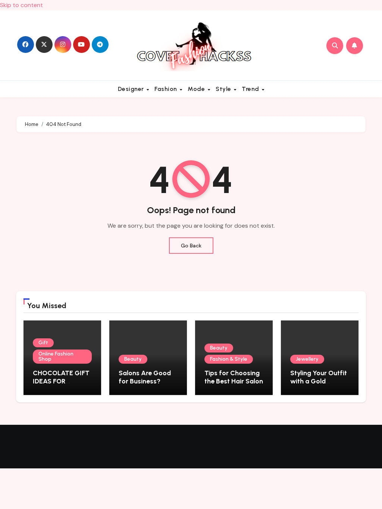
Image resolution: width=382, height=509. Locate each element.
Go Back (191, 245)
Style (224, 88)
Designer (132, 88)
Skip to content (21, 5)
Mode (197, 88)
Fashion (166, 88)
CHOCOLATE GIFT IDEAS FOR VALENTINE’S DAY (61, 381)
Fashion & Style (228, 359)
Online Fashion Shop (55, 356)
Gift (43, 342)
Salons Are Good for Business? (145, 377)
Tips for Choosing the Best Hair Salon (233, 377)
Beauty (133, 359)
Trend (251, 88)
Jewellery (307, 359)
